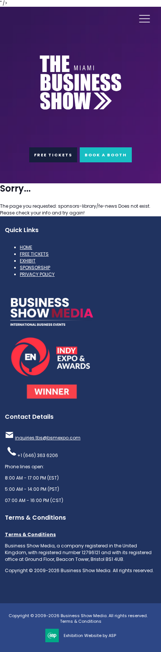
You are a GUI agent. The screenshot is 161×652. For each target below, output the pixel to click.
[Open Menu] (144, 18)
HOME (26, 247)
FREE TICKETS (53, 155)
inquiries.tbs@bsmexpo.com (47, 438)
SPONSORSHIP (35, 267)
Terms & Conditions (30, 534)
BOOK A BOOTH (106, 155)
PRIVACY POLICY (37, 274)
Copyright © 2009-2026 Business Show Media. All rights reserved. (78, 616)
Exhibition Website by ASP (90, 636)
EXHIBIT (28, 261)
